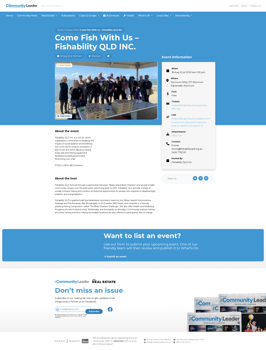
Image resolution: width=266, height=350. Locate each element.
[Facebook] (201, 178)
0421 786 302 (165, 339)
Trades (130, 15)
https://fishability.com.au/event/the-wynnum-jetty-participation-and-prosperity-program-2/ (191, 122)
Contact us (255, 6)
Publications (68, 15)
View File (177, 135)
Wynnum (96, 56)
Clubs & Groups (88, 15)
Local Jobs (163, 15)
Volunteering (182, 15)
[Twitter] (206, 178)
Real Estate (47, 15)
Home (9, 15)
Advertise (234, 6)
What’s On (144, 15)
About (244, 6)
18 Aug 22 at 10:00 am (71, 56)
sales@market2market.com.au (158, 342)
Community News (27, 15)
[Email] (194, 178)
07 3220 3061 (151, 339)
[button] (53, 5)
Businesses (112, 15)
